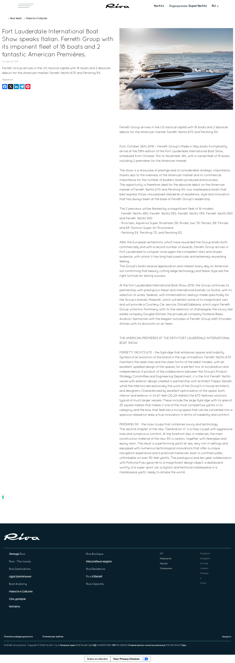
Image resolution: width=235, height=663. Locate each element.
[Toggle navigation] (25, 6)
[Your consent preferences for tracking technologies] (3, 497)
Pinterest (204, 573)
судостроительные (20, 576)
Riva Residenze (95, 569)
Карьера (164, 564)
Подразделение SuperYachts (188, 5)
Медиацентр (165, 559)
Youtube (204, 564)
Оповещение (166, 568)
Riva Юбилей (94, 576)
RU (214, 5)
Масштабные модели (99, 561)
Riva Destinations (20, 569)
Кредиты (226, 637)
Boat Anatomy (18, 584)
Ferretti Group (12, 645)
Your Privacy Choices (126, 658)
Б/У (161, 554)
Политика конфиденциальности (18, 637)
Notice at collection (97, 658)
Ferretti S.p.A (52, 645)
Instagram (205, 559)
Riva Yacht (15, 18)
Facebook (205, 554)
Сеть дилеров (17, 599)
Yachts (158, 5)
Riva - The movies (20, 561)
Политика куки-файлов (52, 637)
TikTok (203, 583)
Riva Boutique (94, 554)
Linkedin (204, 568)
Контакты (14, 606)
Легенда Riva (17, 554)
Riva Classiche (95, 584)
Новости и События (36, 18)
